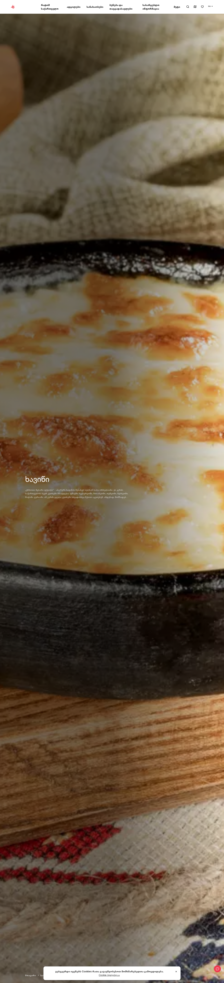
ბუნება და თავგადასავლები (120, 7)
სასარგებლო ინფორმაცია (150, 7)
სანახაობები (95, 6)
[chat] (217, 968)
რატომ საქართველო (50, 7)
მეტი (177, 6)
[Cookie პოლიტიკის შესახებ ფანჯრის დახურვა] (176, 972)
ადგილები (73, 6)
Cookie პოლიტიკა (109, 975)
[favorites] (202, 6)
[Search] (187, 6)
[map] (195, 6)
